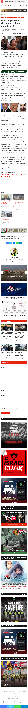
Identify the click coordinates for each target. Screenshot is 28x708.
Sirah (23, 17)
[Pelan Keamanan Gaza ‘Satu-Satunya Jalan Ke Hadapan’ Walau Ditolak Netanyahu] (7, 327)
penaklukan (8, 238)
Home (3, 14)
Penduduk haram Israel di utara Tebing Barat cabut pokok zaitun (7, 354)
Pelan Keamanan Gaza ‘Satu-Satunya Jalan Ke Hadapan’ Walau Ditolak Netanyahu (7, 334)
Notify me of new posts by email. (9, 408)
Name (2, 384)
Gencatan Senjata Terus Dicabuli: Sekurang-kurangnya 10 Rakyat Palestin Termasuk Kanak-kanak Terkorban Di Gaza (20, 336)
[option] (14, 273)
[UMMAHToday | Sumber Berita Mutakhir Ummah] (8, 5)
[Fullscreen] (25, 524)
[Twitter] (10, 243)
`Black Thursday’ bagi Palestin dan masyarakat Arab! (6, 202)
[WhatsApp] (17, 243)
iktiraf (18, 236)
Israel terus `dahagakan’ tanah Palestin (5, 219)
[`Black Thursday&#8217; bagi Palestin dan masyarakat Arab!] (6, 197)
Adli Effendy (5, 33)
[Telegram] (20, 243)
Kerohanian (14, 17)
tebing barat (13, 238)
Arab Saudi (13, 236)
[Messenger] (14, 243)
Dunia (7, 14)
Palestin (19, 17)
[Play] (3, 524)
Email (2, 390)
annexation (8, 236)
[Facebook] (7, 243)
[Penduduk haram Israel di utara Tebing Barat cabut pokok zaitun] (7, 347)
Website (3, 395)
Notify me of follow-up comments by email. (12, 406)
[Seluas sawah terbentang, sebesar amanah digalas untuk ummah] (21, 347)
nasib (24, 236)
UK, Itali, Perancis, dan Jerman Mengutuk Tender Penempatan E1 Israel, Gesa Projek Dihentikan (14, 276)
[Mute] (22, 524)
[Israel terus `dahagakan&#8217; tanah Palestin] (6, 214)
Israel (21, 236)
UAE (18, 238)
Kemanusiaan (7, 17)
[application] (14, 518)
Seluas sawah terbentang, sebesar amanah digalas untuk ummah (20, 354)
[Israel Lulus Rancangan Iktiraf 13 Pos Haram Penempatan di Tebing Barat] (18, 197)
